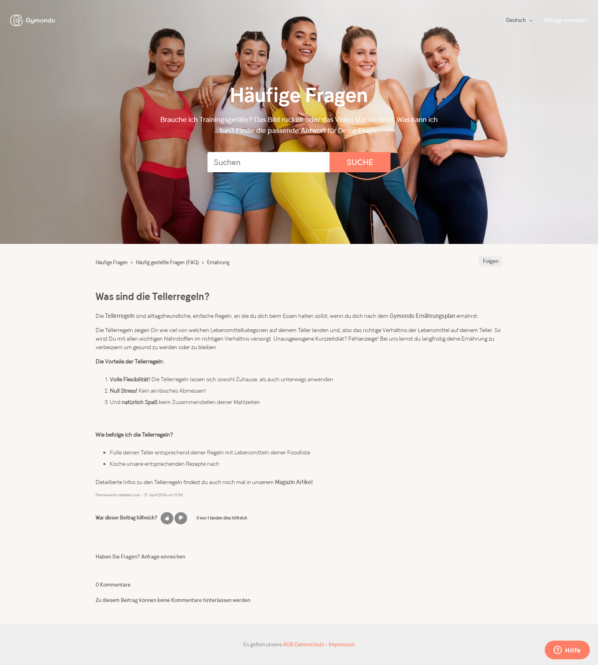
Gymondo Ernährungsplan (422, 315)
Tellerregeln (120, 315)
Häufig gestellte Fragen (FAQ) (167, 262)
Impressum (342, 644)
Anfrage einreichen (566, 20)
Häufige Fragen (112, 262)
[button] (167, 518)
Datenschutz (309, 644)
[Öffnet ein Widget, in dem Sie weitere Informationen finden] (567, 651)
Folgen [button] (490, 261)
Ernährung (218, 262)
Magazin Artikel (293, 481)
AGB (288, 644)
